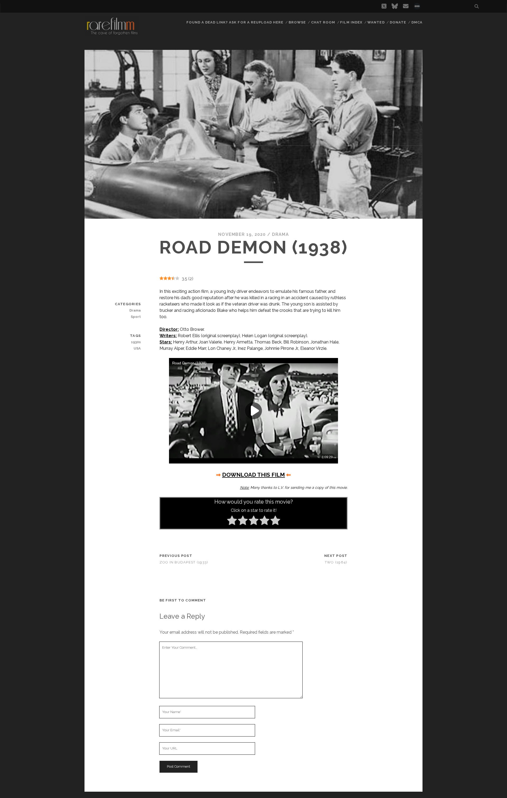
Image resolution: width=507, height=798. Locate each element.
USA (137, 348)
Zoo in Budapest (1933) (183, 562)
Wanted (375, 22)
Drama (280, 234)
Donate (398, 22)
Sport (136, 317)
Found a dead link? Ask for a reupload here (235, 22)
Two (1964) (336, 562)
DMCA (416, 22)
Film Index (351, 22)
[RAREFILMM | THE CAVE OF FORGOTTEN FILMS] (111, 34)
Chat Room (323, 22)
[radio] (232, 521)
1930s (136, 342)
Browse (297, 22)
